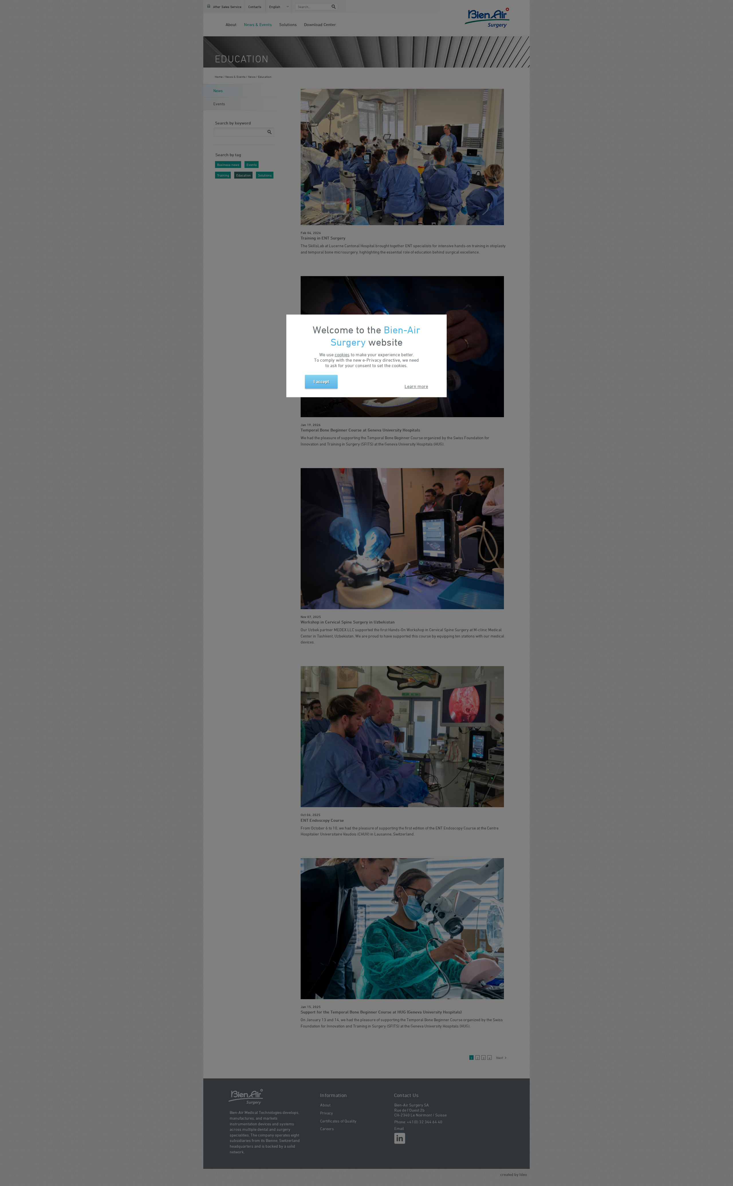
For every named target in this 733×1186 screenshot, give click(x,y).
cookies (342, 354)
